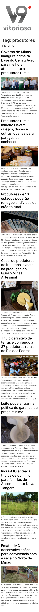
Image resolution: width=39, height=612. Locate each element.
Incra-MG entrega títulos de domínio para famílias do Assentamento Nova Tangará (17, 479)
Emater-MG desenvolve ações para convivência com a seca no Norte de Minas (19, 554)
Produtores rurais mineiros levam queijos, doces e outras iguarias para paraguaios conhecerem (17, 131)
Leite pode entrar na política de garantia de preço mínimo (19, 407)
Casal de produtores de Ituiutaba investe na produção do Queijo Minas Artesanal (17, 268)
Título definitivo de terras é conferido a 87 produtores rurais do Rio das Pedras (17, 344)
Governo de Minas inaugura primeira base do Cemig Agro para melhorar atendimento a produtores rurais (17, 62)
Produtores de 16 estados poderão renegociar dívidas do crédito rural (19, 200)
